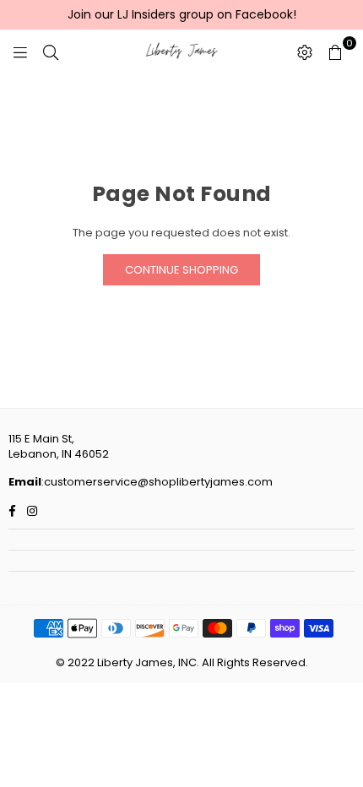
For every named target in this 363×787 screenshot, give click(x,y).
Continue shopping (181, 270)
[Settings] (305, 51)
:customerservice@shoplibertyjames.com (157, 482)
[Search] (50, 51)
